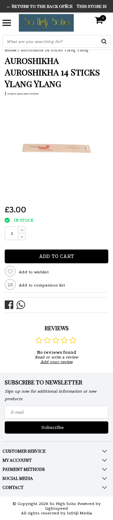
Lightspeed (56, 508)
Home (11, 50)
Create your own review (23, 93)
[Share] (10, 304)
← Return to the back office (39, 6)
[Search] (104, 41)
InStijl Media (79, 513)
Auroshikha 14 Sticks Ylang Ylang (55, 50)
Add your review (56, 361)
